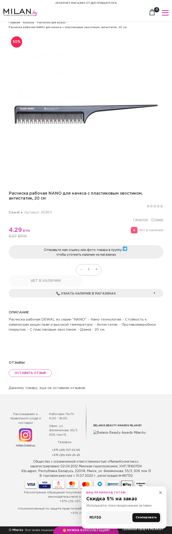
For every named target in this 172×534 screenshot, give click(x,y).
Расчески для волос (51, 22)
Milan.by (17, 530)
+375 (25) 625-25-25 (66, 455)
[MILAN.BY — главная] (20, 9)
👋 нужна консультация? (86, 530)
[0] (152, 13)
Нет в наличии (46, 280)
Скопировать (146, 517)
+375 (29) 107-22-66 (66, 450)
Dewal (14, 212)
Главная (14, 22)
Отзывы (157, 219)
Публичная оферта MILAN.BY (143, 529)
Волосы (28, 22)
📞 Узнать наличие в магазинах (86, 293)
